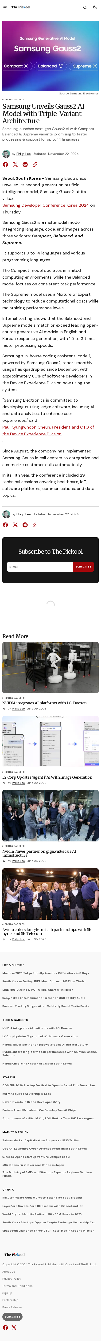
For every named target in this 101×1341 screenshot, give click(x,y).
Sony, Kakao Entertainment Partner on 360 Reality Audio (43, 998)
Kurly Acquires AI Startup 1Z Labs (26, 1093)
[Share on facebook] (6, 164)
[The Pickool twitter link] (13, 1328)
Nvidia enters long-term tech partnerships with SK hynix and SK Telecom (49, 1053)
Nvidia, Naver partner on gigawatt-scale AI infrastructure (45, 1044)
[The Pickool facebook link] (6, 1328)
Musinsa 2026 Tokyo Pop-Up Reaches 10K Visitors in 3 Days (45, 973)
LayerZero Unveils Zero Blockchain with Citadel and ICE (42, 1206)
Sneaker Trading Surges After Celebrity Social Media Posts (45, 1006)
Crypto (8, 1189)
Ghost (69, 1264)
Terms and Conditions (17, 1286)
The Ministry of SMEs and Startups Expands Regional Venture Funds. (47, 1174)
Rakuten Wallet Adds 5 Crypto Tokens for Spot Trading (42, 1197)
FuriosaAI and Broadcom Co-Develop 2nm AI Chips (39, 1110)
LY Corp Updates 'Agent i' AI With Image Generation (40, 1036)
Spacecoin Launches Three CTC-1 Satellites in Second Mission (48, 1230)
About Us (8, 1271)
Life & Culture (13, 965)
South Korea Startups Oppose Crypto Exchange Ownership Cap (48, 1222)
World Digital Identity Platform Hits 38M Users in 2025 (42, 1214)
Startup (8, 1077)
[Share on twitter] (15, 164)
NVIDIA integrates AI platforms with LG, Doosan (37, 1028)
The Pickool (88, 1264)
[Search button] (85, 7)
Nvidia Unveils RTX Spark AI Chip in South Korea (37, 1063)
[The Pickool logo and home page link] (20, 7)
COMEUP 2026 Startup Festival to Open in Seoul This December (48, 1085)
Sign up (7, 1293)
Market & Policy (15, 1132)
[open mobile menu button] (5, 7)
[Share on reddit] (25, 164)
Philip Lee (23, 154)
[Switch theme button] (95, 7)
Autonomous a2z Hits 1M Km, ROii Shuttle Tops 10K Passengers (48, 1118)
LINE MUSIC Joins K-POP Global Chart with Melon (37, 989)
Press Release (12, 1307)
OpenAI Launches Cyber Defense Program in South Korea (44, 1148)
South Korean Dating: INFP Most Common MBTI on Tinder (44, 981)
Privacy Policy (11, 1278)
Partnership (10, 1300)
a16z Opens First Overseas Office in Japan (33, 1165)
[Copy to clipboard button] (34, 164)
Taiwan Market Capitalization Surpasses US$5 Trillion (41, 1140)
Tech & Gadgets (14, 100)
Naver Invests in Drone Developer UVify (31, 1102)
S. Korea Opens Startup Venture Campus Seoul (36, 1156)
